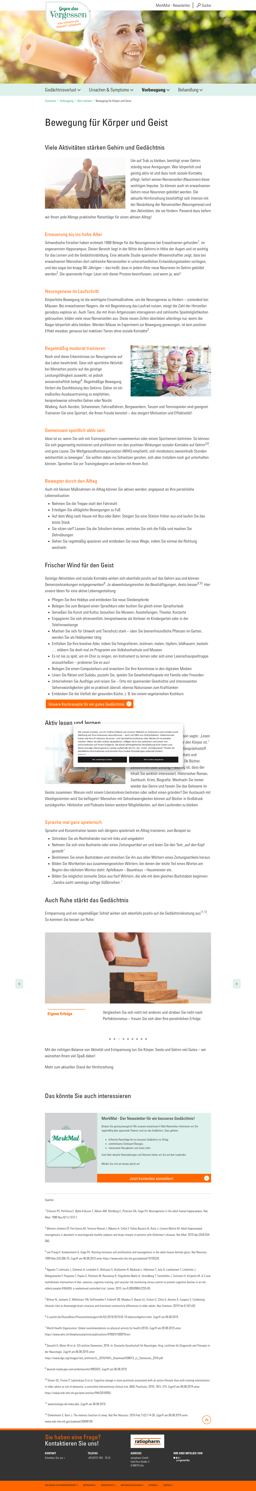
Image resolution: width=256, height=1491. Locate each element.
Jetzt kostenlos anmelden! (151, 1178)
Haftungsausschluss (131, 1485)
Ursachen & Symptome (109, 89)
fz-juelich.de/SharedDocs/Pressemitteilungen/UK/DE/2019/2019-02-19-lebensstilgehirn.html (99, 1317)
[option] (128, 983)
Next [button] (237, 984)
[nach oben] (206, 1420)
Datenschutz (107, 1485)
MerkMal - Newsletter (173, 5)
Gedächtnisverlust (60, 89)
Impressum (89, 1485)
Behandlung (188, 89)
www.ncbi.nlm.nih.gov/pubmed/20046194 (68, 1421)
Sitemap (153, 1485)
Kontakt (167, 1485)
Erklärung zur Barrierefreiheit (61, 1485)
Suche (206, 5)
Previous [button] (19, 984)
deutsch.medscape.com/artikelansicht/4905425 (73, 1369)
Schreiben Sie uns (54, 1457)
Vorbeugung (153, 89)
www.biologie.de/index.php (63, 1404)
